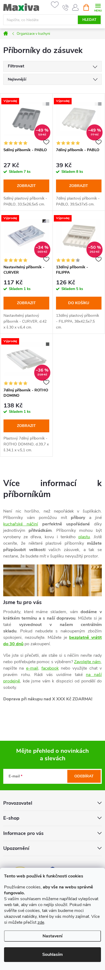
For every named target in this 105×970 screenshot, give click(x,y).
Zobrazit (26, 185)
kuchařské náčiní (20, 524)
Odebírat (84, 776)
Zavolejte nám (87, 662)
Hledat (89, 19)
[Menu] (98, 7)
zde (40, 922)
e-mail (32, 668)
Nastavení (52, 936)
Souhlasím (52, 954)
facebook (50, 668)
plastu (84, 537)
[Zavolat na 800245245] (65, 7)
